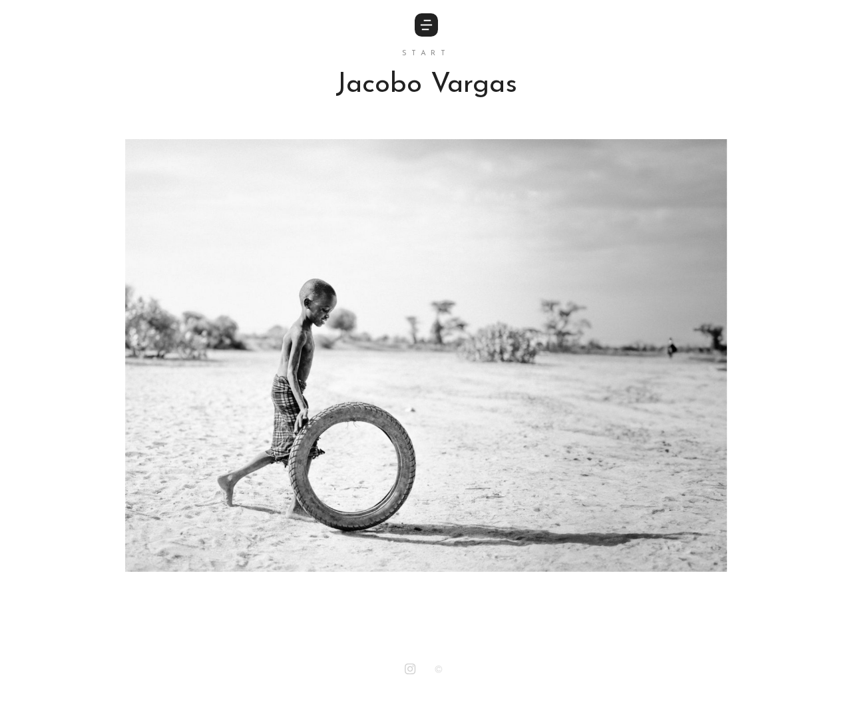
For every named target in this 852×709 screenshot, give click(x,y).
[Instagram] (410, 670)
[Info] (438, 671)
